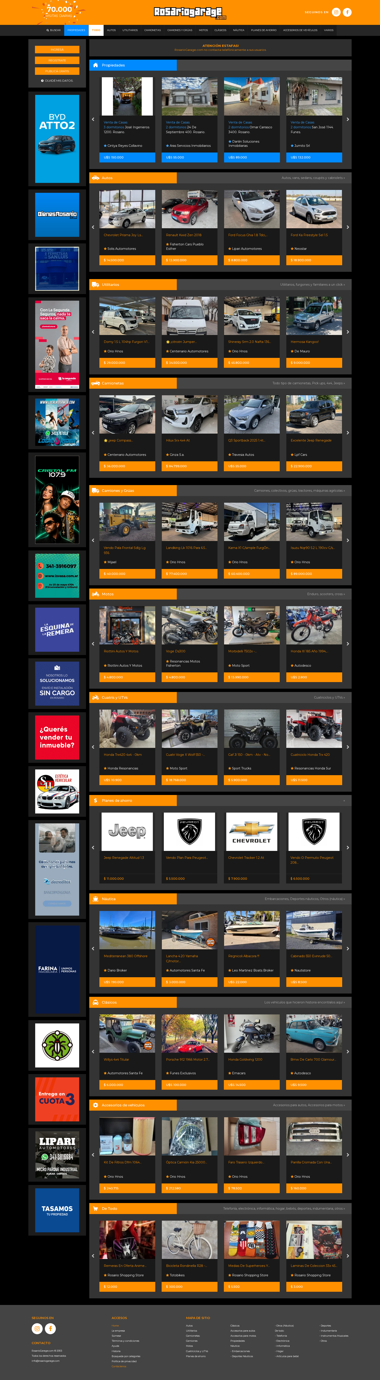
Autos (189, 1325)
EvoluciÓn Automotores (313, 249)
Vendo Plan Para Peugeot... (125, 858)
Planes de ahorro (196, 1356)
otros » (340, 1209)
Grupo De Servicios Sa (311, 666)
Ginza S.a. (114, 455)
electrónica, (247, 1209)
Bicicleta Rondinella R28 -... (124, 1266)
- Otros (323, 1340)
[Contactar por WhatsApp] (57, 214)
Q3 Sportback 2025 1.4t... (184, 440)
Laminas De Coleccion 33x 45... (251, 1266)
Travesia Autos (180, 455)
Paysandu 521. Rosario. (311, 127)
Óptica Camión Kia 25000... (124, 1162)
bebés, (291, 1209)
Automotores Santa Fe (125, 970)
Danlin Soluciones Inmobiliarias (119, 144)
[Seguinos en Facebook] (347, 12)
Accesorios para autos (242, 1330)
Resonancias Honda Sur (250, 768)
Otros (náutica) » (332, 899)
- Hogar (279, 1351)
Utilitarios (191, 1330)
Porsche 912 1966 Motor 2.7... (126, 1060)
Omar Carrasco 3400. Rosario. (126, 127)
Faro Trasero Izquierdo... (184, 1162)
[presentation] (93, 120)
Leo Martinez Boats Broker (190, 970)
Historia (116, 1351)
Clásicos (234, 1325)
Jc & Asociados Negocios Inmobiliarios (249, 144)
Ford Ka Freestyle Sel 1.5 (246, 235)
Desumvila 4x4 (305, 1177)
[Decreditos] (57, 869)
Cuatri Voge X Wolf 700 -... (311, 755)
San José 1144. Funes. (187, 127)
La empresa (118, 1330)
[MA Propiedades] (57, 737)
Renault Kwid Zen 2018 (121, 235)
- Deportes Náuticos (241, 1356)
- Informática (282, 1345)
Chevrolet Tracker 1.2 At (184, 858)
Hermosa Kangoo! (242, 342)
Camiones (191, 1340)
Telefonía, (230, 1209)
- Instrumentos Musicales (333, 1335)
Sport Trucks (179, 768)
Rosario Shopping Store (187, 1275)
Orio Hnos (177, 351)
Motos (189, 1345)
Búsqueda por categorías (126, 1356)
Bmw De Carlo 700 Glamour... (251, 1060)
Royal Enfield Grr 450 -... (309, 651)
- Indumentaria (328, 1330)
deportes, (305, 1209)
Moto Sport (178, 666)
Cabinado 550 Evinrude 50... (249, 956)
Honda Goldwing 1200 (183, 1060)
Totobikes (114, 1275)
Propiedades (237, 1340)
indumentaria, (324, 1209)
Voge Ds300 (113, 651)
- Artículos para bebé (287, 1356)
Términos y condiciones (125, 1340)
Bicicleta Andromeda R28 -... (312, 1266)
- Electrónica (282, 1340)
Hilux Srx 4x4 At (116, 440)
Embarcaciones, (277, 899)
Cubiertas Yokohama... (307, 1162)
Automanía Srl (305, 351)
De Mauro (239, 351)
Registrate (57, 60)
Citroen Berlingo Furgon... (310, 342)
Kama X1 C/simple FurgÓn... (187, 548)
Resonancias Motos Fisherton (121, 663)
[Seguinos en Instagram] (336, 12)
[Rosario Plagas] (57, 1045)
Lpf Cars (238, 455)
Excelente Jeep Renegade (248, 440)
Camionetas (193, 1335)
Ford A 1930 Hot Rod (307, 1060)
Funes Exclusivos (120, 1073)
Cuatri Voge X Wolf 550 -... (123, 755)
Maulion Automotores (311, 455)
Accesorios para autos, (290, 1105)
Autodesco (240, 666)
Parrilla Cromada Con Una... (249, 1162)
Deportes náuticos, (305, 899)
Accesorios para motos (325, 1105)
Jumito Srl (177, 146)
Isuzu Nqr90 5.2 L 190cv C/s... (250, 548)
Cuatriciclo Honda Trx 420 (248, 755)
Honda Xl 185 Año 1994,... (247, 651)
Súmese (116, 1335)
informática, (266, 1209)
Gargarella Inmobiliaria (310, 146)
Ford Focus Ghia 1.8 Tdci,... (185, 235)
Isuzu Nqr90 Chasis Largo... (311, 548)
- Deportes (325, 1325)
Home (115, 1325)
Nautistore (239, 970)
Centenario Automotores (126, 351)
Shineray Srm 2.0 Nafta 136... (187, 342)
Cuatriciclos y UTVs (197, 1351)
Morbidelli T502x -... (180, 651)
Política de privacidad (124, 1361)
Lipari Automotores (184, 249)
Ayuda (115, 1345)
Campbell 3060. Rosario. (250, 127)
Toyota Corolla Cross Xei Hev (312, 235)
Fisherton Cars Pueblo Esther (122, 246)
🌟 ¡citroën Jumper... (119, 342)
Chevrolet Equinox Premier (311, 440)
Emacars (176, 1073)
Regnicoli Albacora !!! (181, 956)
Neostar (238, 249)
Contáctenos (119, 1366)
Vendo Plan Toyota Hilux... (310, 858)
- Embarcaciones (240, 1351)
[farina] (57, 969)
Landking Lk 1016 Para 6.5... (124, 548)
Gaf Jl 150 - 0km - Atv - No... (187, 755)
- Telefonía (281, 1335)
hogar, (281, 1209)
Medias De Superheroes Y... (187, 1266)
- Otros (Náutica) (284, 1325)
